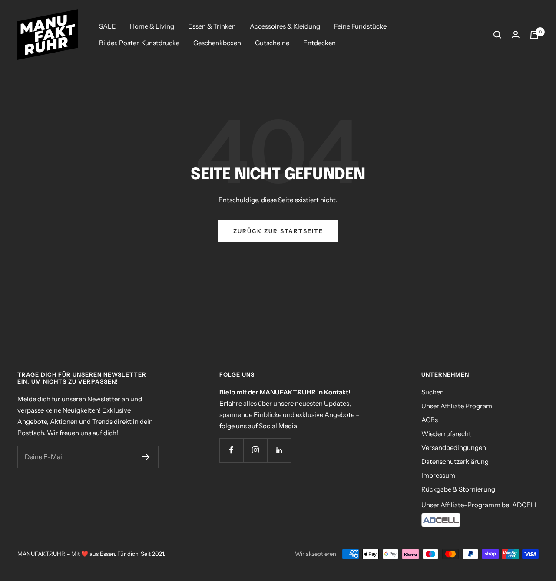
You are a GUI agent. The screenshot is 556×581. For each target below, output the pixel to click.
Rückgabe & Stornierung (458, 489)
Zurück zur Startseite (278, 230)
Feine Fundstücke (360, 26)
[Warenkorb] (534, 35)
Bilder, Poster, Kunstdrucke (139, 43)
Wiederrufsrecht (446, 434)
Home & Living (152, 26)
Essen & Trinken (212, 26)
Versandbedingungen (453, 447)
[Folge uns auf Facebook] (231, 450)
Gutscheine (272, 43)
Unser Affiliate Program (456, 406)
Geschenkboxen (217, 43)
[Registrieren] (146, 457)
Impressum (438, 475)
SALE (107, 26)
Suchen (432, 392)
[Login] (516, 34)
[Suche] (497, 35)
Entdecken (319, 43)
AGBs (429, 420)
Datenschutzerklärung (455, 461)
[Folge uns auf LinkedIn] (279, 450)
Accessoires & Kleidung (285, 26)
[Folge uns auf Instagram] (255, 450)
